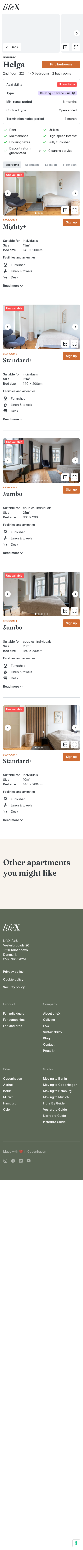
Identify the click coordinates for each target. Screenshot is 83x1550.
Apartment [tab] (32, 164)
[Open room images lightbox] (74, 210)
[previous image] (8, 193)
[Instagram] (5, 1161)
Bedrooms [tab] (12, 164)
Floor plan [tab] (70, 164)
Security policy (14, 987)
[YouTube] (28, 1161)
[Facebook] (13, 1161)
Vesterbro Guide (55, 1109)
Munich (8, 1097)
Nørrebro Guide (54, 1116)
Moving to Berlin (55, 1078)
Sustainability (52, 1032)
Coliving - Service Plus (55, 93)
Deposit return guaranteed (19, 150)
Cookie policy (13, 979)
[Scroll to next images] (77, 33)
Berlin (7, 1091)
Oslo (6, 1109)
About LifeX (51, 1013)
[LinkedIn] (21, 1161)
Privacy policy (13, 972)
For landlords (12, 1026)
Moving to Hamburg (57, 1091)
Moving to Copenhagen (60, 1085)
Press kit (49, 1051)
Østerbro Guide (54, 1122)
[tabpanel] (41, 495)
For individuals (13, 1013)
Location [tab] (51, 164)
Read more (11, 286)
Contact (48, 1044)
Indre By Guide (54, 1103)
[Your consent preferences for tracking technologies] (76, 1543)
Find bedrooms (61, 64)
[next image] (75, 193)
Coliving (49, 1020)
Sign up (71, 222)
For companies (14, 1020)
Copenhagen (12, 1078)
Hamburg (9, 1103)
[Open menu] (76, 7)
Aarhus (8, 1085)
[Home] (41, 927)
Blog (46, 1038)
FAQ (46, 1026)
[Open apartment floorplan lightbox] (65, 47)
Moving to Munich (56, 1097)
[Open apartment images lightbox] (76, 47)
